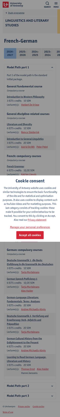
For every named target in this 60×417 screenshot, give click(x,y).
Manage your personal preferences (30, 227)
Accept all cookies (30, 235)
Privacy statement (37, 219)
